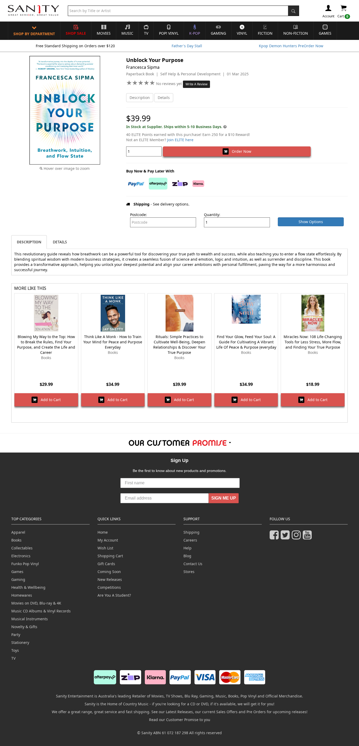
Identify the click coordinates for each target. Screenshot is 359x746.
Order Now (240, 151)
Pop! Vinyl (168, 33)
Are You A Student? (114, 595)
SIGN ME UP (223, 498)
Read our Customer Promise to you (179, 719)
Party (15, 634)
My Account (108, 540)
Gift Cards (106, 563)
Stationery (20, 642)
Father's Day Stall (187, 45)
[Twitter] (286, 537)
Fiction (265, 33)
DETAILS (60, 241)
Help (187, 547)
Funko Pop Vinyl (25, 563)
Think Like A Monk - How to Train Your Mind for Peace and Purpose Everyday (112, 342)
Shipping (191, 532)
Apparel (18, 532)
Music (127, 33)
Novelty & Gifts (24, 626)
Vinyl (242, 33)
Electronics (20, 555)
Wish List (105, 547)
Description (140, 97)
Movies (104, 33)
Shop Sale (76, 33)
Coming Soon (109, 571)
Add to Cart (49, 399)
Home (103, 532)
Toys (15, 650)
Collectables (22, 547)
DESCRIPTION (29, 241)
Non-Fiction (295, 33)
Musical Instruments (29, 618)
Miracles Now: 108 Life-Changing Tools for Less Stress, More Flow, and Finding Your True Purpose (313, 342)
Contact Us (192, 563)
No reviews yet (169, 83)
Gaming (218, 33)
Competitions (109, 587)
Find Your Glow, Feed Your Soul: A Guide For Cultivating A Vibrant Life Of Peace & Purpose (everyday (246, 342)
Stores (188, 571)
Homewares (21, 595)
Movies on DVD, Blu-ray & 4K (36, 603)
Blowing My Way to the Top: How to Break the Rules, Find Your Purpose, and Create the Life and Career (46, 344)
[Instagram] (297, 537)
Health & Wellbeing (28, 587)
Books (16, 540)
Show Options (311, 221)
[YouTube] (308, 537)
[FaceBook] (275, 537)
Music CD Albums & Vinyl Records (41, 610)
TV (146, 33)
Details (164, 97)
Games (325, 33)
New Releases (110, 579)
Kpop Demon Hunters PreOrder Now (291, 45)
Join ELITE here (180, 139)
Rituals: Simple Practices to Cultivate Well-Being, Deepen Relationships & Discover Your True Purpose (179, 344)
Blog (187, 555)
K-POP (194, 33)
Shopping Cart (110, 555)
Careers (190, 540)
